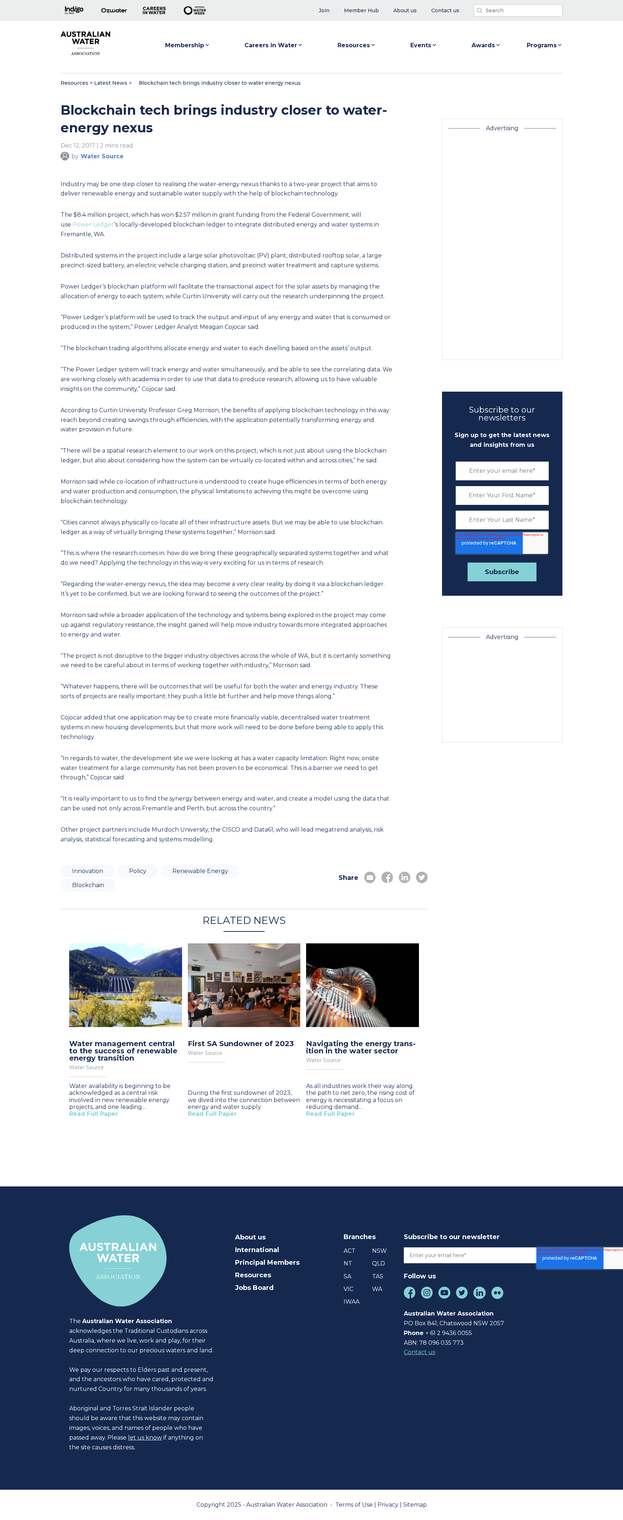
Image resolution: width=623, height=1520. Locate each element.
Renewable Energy (200, 871)
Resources (353, 45)
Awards (483, 45)
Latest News (110, 83)
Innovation (87, 871)
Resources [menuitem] (253, 1275)
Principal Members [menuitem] (267, 1262)
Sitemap (415, 1504)
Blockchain (88, 885)
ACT (349, 1250)
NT (348, 1263)
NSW (379, 1250)
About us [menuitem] (250, 1237)
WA (377, 1289)
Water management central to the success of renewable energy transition (123, 1050)
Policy (137, 871)
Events (420, 45)
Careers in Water (270, 45)
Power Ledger (93, 224)
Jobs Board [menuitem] (254, 1288)
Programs (542, 45)
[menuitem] (324, 10)
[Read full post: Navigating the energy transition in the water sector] (362, 985)
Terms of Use (354, 1504)
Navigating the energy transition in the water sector (361, 1047)
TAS (377, 1276)
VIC (348, 1289)
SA (347, 1276)
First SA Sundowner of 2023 (241, 1043)
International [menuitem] (257, 1250)
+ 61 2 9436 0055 (448, 1333)
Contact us (419, 1352)
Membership (184, 45)
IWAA (351, 1301)
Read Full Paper (93, 1113)
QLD (378, 1263)
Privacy (388, 1504)
